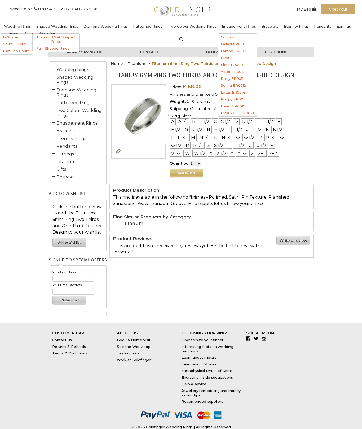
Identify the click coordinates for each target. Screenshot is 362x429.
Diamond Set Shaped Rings (56, 39)
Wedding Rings (17, 26)
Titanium (12, 33)
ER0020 (228, 113)
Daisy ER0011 (232, 78)
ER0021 (247, 113)
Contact (149, 52)
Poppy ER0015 (233, 99)
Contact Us (62, 340)
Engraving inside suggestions (207, 377)
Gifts (29, 33)
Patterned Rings (147, 26)
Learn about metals (199, 357)
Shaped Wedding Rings (57, 26)
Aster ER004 (232, 71)
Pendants (322, 26)
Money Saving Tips (86, 52)
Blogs (212, 52)
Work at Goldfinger (134, 360)
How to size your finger (202, 340)
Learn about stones (199, 364)
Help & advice (194, 384)
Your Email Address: (67, 285)
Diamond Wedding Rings (105, 26)
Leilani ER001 (232, 44)
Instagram (265, 338)
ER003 (227, 58)
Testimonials (128, 353)
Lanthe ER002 (233, 51)
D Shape (10, 37)
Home (117, 63)
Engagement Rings (239, 26)
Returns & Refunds (69, 346)
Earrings (344, 26)
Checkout (338, 9)
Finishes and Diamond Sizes (197, 94)
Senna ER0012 (233, 85)
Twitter (257, 338)
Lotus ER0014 (233, 92)
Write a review (293, 240)
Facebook (249, 338)
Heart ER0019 (233, 106)
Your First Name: (65, 272)
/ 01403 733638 (83, 9)
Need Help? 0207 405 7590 (38, 9)
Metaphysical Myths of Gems (207, 371)
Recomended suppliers (202, 401)
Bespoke (46, 33)
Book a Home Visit (134, 340)
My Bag (304, 9)
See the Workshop (134, 346)
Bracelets (270, 26)
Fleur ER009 (232, 65)
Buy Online (276, 52)
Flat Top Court (16, 51)
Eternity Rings (296, 26)
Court (8, 44)
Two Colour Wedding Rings (192, 26)
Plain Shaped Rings (52, 48)
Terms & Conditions (69, 353)
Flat (21, 44)
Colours (227, 37)
